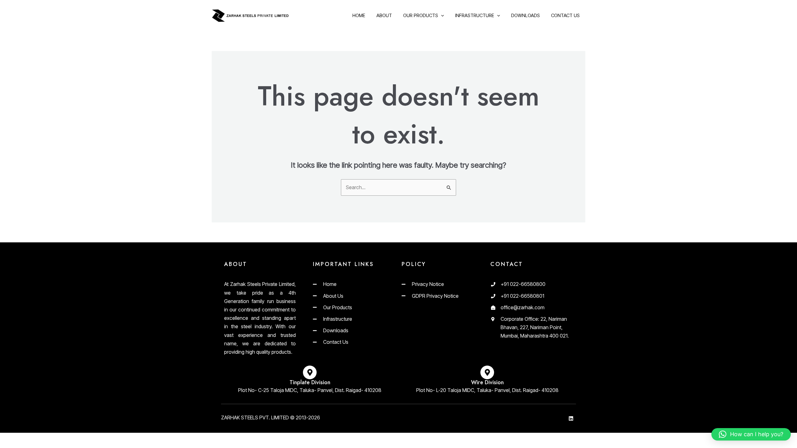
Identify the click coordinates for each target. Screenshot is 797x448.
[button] (751, 434)
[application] (441, 15)
